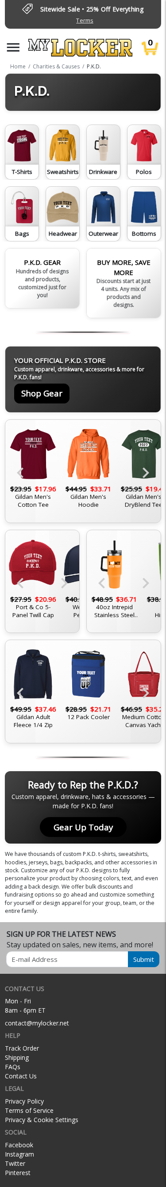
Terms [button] (84, 20)
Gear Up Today (83, 827)
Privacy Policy (24, 1101)
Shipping (17, 1057)
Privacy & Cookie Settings (41, 1119)
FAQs (12, 1067)
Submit (143, 959)
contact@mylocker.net (37, 1023)
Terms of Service (29, 1110)
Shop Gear (41, 393)
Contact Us (21, 1076)
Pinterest (18, 1172)
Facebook (19, 1145)
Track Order (22, 1048)
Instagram (19, 1154)
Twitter (15, 1163)
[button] (13, 47)
